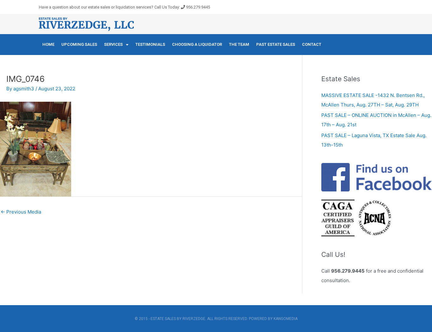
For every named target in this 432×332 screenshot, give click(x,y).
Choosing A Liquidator (197, 44)
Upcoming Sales (79, 44)
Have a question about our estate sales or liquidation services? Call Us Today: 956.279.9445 (124, 7)
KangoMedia (286, 319)
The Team (239, 44)
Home (48, 44)
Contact (311, 44)
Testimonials (150, 44)
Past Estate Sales (275, 44)
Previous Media (21, 212)
